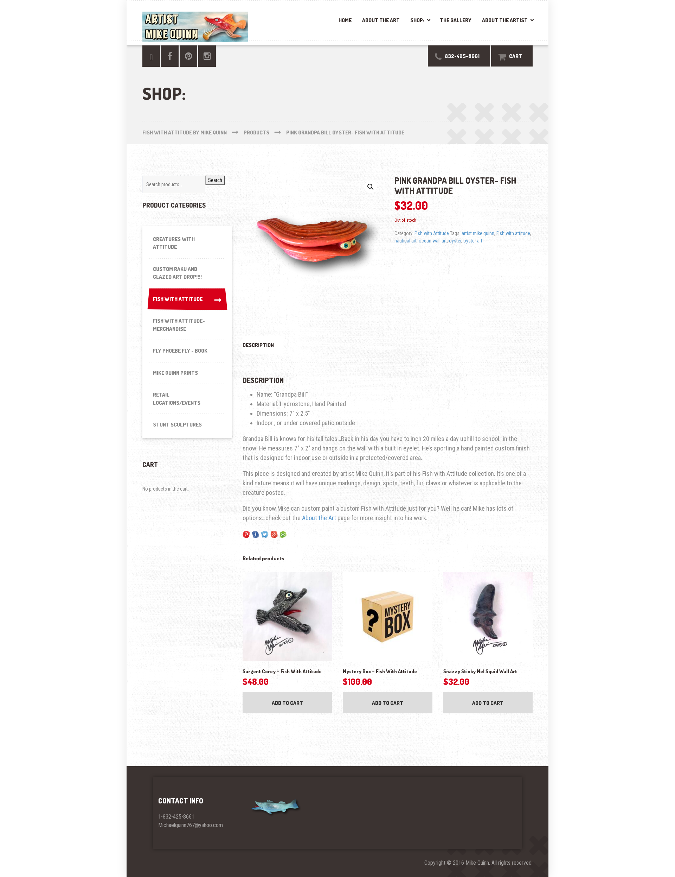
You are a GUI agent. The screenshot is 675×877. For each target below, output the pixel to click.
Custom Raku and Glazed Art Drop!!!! (177, 273)
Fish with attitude (513, 233)
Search (215, 180)
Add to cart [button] (287, 703)
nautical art (405, 241)
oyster (455, 241)
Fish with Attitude (431, 233)
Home (345, 20)
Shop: (417, 20)
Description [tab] (258, 345)
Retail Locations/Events (176, 398)
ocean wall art (433, 241)
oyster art (472, 241)
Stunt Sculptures (177, 424)
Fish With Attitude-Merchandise (179, 324)
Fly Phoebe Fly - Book (180, 350)
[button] (370, 187)
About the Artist (505, 20)
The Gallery (455, 20)
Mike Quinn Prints (175, 373)
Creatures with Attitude (174, 243)
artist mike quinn (478, 233)
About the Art (381, 20)
